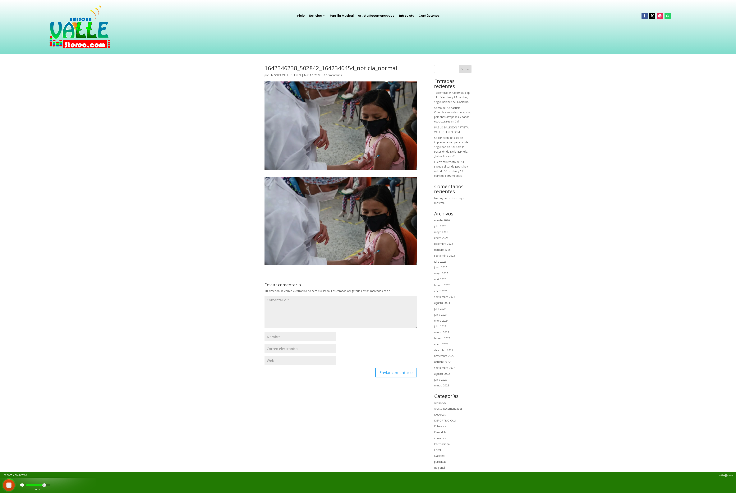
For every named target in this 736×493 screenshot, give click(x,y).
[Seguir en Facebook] (645, 16)
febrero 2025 (442, 285)
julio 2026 (440, 226)
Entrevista (406, 16)
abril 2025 (440, 279)
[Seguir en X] (652, 16)
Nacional (439, 456)
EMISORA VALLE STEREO (285, 75)
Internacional (442, 444)
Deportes (440, 414)
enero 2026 (441, 238)
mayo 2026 (441, 232)
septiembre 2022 (444, 368)
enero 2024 (441, 320)
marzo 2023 (441, 332)
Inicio (301, 16)
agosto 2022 (442, 374)
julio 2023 (440, 326)
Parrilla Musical (342, 16)
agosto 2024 (442, 303)
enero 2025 (441, 291)
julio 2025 (440, 261)
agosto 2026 (442, 220)
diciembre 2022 (443, 350)
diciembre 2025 (443, 244)
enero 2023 (441, 344)
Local (437, 450)
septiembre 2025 (444, 255)
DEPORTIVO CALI (445, 420)
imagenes (440, 438)
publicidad (440, 461)
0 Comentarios (333, 75)
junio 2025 (440, 267)
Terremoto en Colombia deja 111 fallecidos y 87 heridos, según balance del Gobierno (452, 97)
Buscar (465, 69)
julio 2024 (440, 309)
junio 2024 (440, 314)
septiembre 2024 (444, 297)
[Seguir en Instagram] (660, 16)
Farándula (440, 432)
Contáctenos (429, 16)
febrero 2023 (442, 338)
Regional (439, 467)
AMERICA (440, 402)
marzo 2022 (441, 385)
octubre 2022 (442, 362)
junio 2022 (440, 379)
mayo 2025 (441, 273)
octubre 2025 (442, 249)
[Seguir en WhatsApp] (668, 16)
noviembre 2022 (444, 356)
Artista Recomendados (376, 16)
